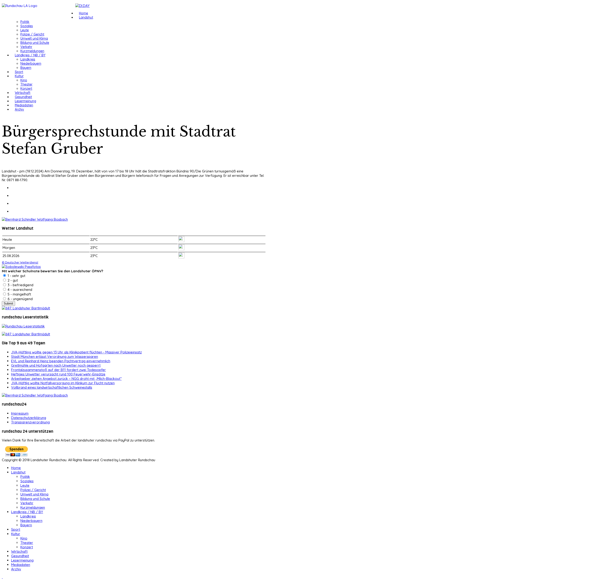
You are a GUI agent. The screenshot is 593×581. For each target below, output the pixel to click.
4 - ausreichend (19, 289)
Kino (23, 80)
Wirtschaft (22, 93)
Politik (24, 22)
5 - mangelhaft (19, 294)
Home (83, 13)
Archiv (19, 109)
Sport (19, 72)
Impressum (19, 413)
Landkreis (27, 59)
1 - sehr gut (16, 275)
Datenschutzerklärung (28, 418)
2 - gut (12, 280)
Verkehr (26, 47)
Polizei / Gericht (32, 34)
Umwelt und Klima (34, 38)
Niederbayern (30, 63)
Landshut (86, 17)
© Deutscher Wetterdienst (20, 262)
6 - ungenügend (20, 299)
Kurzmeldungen (32, 51)
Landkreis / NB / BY (30, 55)
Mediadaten (24, 105)
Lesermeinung (25, 101)
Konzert (26, 88)
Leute (24, 30)
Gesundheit (23, 97)
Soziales (26, 26)
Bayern (25, 68)
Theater (26, 84)
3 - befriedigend (20, 285)
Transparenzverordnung (30, 422)
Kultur (19, 76)
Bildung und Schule (34, 43)
